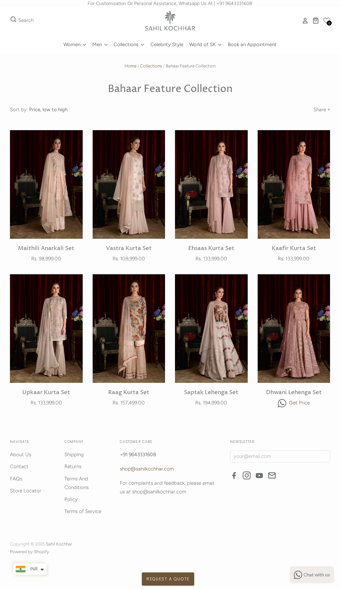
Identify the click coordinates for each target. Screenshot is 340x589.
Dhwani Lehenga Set (294, 392)
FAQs (16, 479)
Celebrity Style (166, 44)
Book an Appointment (252, 44)
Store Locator (25, 491)
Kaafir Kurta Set (294, 248)
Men (97, 44)
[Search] (13, 20)
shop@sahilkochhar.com (147, 469)
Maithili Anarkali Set (46, 248)
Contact (19, 466)
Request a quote (168, 579)
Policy (71, 499)
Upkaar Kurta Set (46, 392)
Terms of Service (82, 511)
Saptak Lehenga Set (211, 392)
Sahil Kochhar (59, 544)
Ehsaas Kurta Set (211, 248)
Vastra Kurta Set (129, 248)
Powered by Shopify (29, 551)
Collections (127, 44)
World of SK (203, 44)
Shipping (74, 455)
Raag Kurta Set (128, 392)
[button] (326, 20)
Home (130, 65)
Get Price (299, 403)
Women (72, 44)
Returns (72, 466)
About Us (20, 455)
